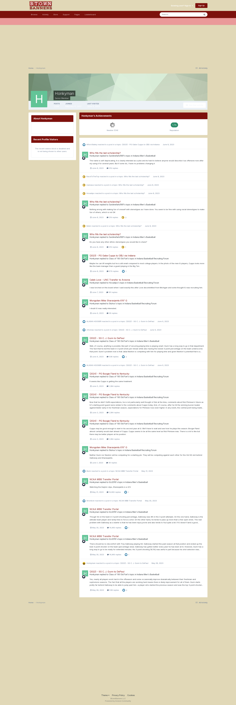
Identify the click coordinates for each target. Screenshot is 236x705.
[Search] (204, 14)
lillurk (88, 471)
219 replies (113, 168)
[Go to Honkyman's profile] (85, 155)
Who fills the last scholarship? (105, 153)
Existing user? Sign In (181, 6)
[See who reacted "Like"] (123, 271)
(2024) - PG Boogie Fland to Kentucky (109, 373)
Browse (34, 14)
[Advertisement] (118, 44)
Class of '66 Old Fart (118, 258)
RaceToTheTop (92, 176)
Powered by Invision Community (118, 701)
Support (66, 14)
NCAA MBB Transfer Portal (127, 471)
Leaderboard (90, 14)
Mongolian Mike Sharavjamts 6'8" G (108, 300)
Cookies (131, 695)
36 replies (112, 313)
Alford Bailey (91, 144)
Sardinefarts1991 (116, 156)
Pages (77, 14)
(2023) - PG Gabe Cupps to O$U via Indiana (141, 144)
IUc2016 (112, 482)
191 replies (112, 292)
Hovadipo (90, 193)
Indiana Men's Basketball (144, 156)
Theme (104, 695)
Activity (45, 14)
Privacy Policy (118, 695)
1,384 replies (114, 386)
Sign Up (201, 5)
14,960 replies (114, 492)
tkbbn (88, 226)
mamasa (90, 185)
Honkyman (94, 156)
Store (55, 14)
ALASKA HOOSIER (93, 321)
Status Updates (191, 14)
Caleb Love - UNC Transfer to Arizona (110, 279)
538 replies (113, 357)
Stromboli (90, 501)
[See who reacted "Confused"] (123, 217)
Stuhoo (112, 303)
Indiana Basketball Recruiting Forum (153, 258)
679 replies (113, 271)
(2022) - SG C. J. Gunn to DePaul (140, 321)
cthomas (90, 330)
